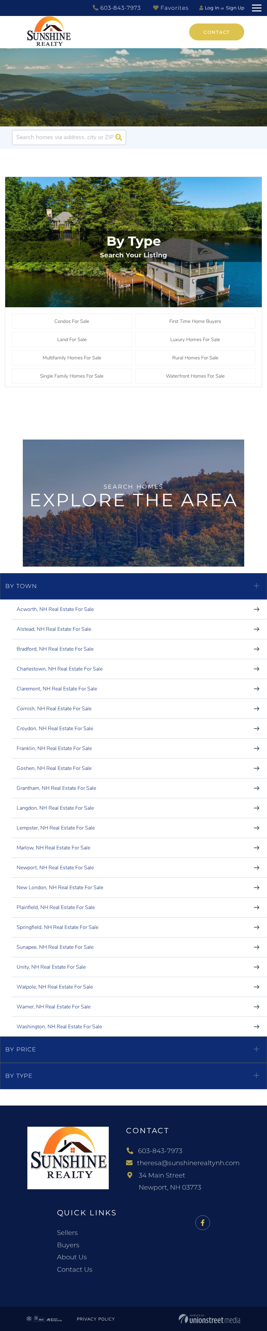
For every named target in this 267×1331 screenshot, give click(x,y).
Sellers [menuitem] (67, 1233)
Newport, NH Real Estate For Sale (55, 867)
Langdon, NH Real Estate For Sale (55, 808)
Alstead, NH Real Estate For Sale (54, 629)
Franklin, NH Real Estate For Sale (54, 748)
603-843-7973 (120, 8)
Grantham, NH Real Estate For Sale (56, 788)
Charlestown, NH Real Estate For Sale (60, 669)
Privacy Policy (96, 1319)
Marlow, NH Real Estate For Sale (53, 847)
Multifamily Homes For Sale (72, 357)
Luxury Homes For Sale (195, 339)
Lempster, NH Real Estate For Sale (56, 828)
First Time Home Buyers (195, 321)
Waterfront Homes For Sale (195, 376)
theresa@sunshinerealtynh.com (188, 1163)
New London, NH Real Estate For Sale (60, 887)
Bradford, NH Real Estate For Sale (55, 649)
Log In (212, 8)
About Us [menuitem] (72, 1257)
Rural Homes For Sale (195, 357)
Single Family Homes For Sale (72, 376)
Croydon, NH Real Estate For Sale (55, 728)
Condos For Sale (71, 321)
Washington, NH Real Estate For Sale (59, 1026)
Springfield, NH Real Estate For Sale (57, 927)
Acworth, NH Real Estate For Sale (55, 609)
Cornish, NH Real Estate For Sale (54, 708)
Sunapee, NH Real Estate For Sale (55, 947)
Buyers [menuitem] (68, 1245)
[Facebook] (203, 1223)
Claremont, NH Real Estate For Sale (57, 688)
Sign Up (235, 8)
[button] (118, 137)
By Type (19, 1075)
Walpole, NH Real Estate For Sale (55, 987)
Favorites (174, 8)
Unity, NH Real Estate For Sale (51, 967)
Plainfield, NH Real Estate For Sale (56, 907)
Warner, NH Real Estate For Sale (54, 1006)
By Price (20, 1049)
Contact (217, 32)
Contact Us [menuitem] (74, 1269)
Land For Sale (72, 339)
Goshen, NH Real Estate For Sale (54, 768)
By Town (21, 586)
